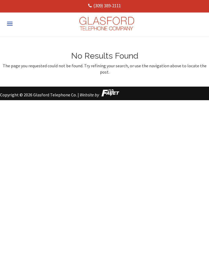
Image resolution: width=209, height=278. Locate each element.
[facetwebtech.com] (109, 94)
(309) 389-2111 (107, 6)
